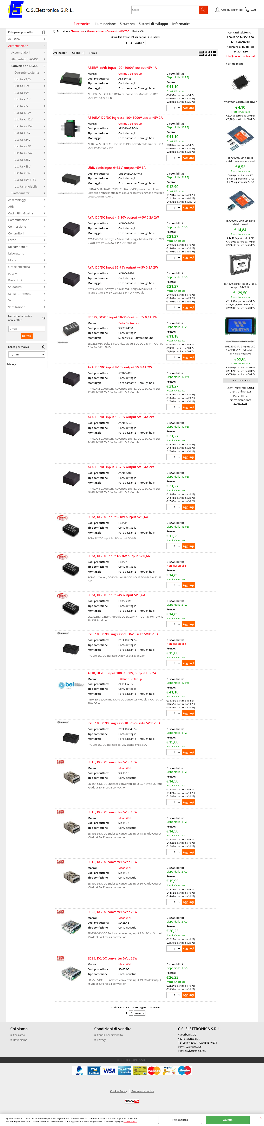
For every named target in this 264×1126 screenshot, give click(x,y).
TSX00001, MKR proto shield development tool (240, 159)
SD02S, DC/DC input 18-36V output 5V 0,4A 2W (122, 317)
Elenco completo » (240, 380)
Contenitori (16, 233)
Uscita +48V (22, 166)
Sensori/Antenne (19, 294)
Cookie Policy (130, 1121)
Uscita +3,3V (22, 79)
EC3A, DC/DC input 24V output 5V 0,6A (116, 595)
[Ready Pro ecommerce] (132, 1101)
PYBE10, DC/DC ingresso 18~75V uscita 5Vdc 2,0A (124, 723)
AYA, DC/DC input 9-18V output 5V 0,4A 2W (120, 367)
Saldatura (15, 287)
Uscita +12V (22, 99)
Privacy (101, 1040)
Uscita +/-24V (23, 153)
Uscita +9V (21, 93)
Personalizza (180, 1120)
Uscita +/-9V (22, 146)
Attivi (11, 206)
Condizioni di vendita (110, 1035)
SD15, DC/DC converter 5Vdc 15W (112, 762)
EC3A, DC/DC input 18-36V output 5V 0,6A (119, 556)
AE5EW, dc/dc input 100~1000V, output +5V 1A (122, 67)
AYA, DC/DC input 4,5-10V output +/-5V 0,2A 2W (123, 217)
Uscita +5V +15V (25, 180)
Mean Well (124, 768)
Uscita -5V (21, 106)
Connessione (17, 226)
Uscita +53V (22, 173)
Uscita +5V (21, 86)
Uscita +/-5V (22, 113)
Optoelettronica (19, 267)
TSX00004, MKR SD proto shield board (240, 222)
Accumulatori (20, 52)
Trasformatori (20, 193)
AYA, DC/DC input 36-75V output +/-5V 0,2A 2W (123, 267)
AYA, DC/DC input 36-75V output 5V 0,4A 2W (121, 467)
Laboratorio (16, 253)
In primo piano (234, 63)
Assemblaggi (17, 200)
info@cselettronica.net (240, 56)
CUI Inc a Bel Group (130, 73)
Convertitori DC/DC (24, 66)
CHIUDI (260, 1118)
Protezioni (15, 280)
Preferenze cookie (142, 1091)
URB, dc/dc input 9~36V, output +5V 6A (117, 167)
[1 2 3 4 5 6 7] (174, 308)
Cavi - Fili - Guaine (20, 213)
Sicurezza (127, 23)
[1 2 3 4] (174, 357)
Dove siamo (20, 1040)
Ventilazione (16, 307)
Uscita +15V (22, 133)
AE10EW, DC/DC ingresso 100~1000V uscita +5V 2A (125, 117)
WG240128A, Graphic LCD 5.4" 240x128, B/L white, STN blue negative (240, 350)
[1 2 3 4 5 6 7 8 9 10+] (174, 108)
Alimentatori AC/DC (24, 59)
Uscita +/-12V (23, 119)
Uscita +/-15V (23, 126)
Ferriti (12, 240)
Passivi (13, 274)
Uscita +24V (22, 139)
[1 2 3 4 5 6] (174, 752)
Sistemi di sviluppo (153, 23)
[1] (174, 802)
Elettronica (82, 23)
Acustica (14, 39)
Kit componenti (18, 247)
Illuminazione (105, 23)
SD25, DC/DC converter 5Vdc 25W (112, 912)
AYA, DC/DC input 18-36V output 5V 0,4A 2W (121, 417)
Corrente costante (26, 72)
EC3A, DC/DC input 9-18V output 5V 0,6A (118, 517)
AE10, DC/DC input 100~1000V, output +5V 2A (122, 673)
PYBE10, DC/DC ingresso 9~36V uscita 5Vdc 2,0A (123, 634)
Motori (12, 260)
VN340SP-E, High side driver (240, 101)
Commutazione (18, 220)
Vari (11, 300)
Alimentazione (18, 46)
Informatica (181, 23)
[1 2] (174, 258)
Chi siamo (19, 1035)
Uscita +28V (22, 160)
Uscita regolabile (26, 186)
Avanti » (139, 42)
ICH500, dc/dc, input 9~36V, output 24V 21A (240, 285)
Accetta (228, 1120)
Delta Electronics (128, 323)
